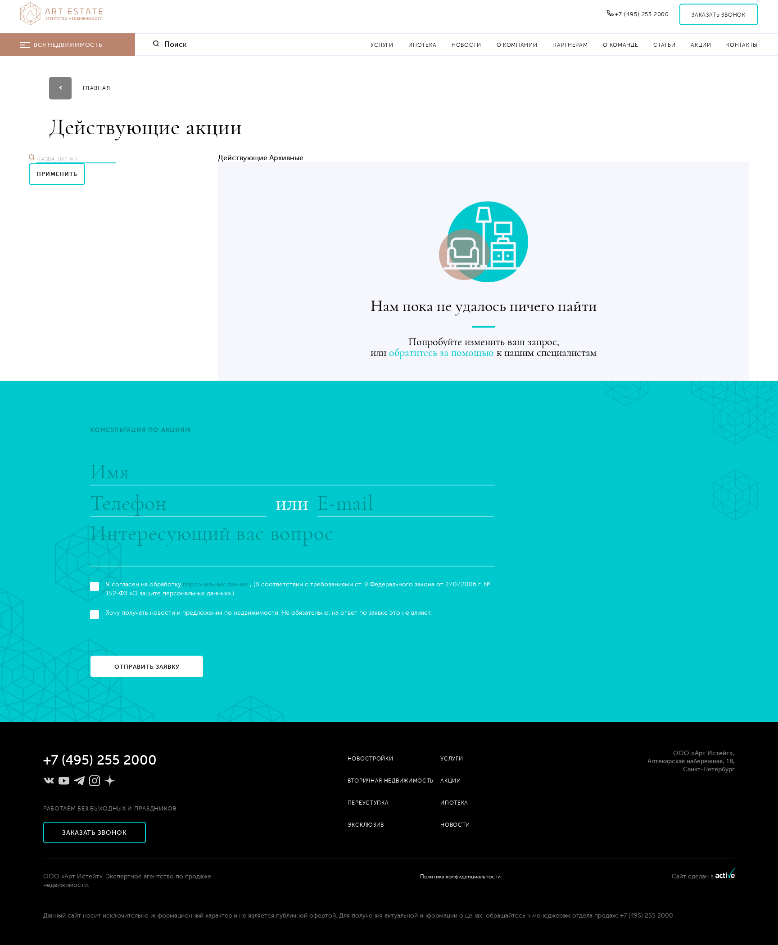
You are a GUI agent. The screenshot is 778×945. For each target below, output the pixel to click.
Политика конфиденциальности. (461, 876)
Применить (56, 174)
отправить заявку (147, 666)
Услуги (382, 45)
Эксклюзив (366, 825)
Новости (466, 45)
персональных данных (216, 584)
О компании (517, 45)
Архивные (286, 158)
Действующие (242, 158)
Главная (96, 88)
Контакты (742, 45)
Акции (701, 45)
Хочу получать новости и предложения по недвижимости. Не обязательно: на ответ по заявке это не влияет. (269, 612)
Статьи (664, 45)
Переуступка (368, 803)
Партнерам (570, 45)
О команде (620, 45)
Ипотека (422, 45)
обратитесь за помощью (441, 352)
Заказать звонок (719, 15)
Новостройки (371, 759)
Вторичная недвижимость (391, 781)
